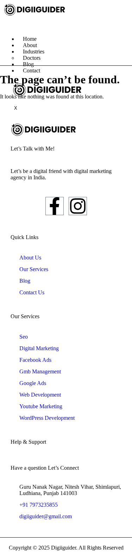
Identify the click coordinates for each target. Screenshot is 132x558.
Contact (31, 70)
